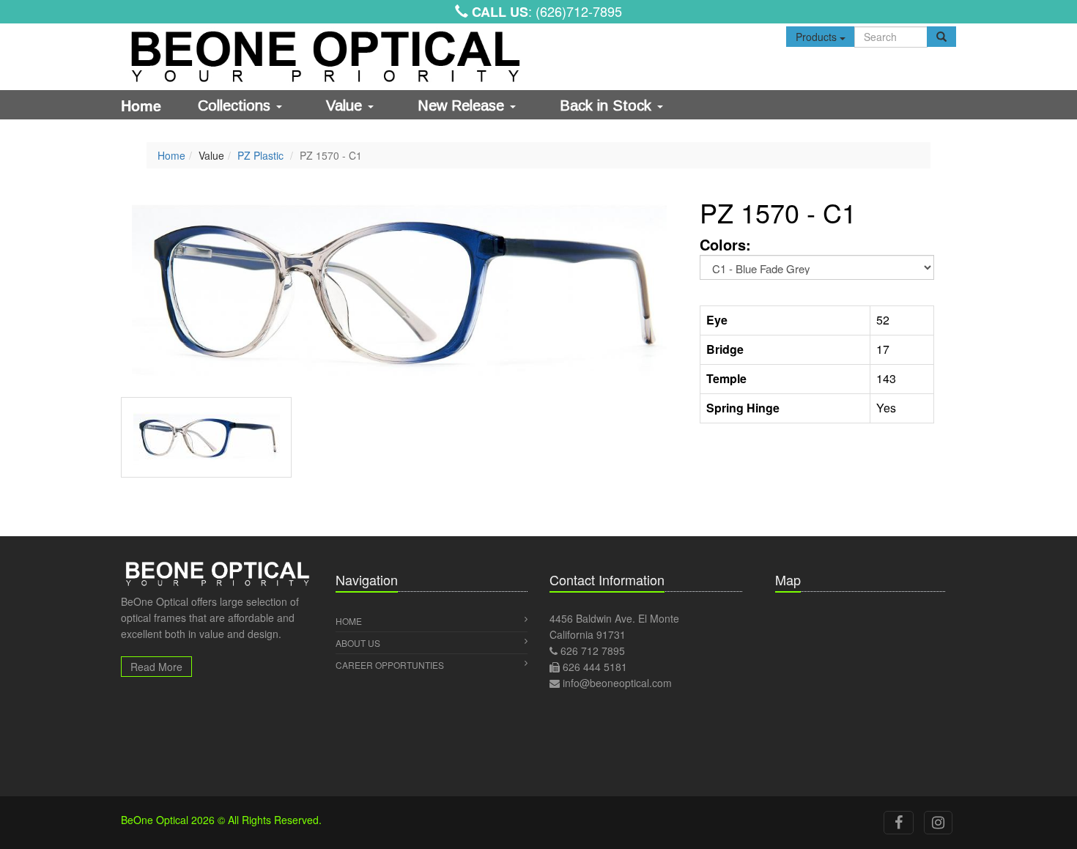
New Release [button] (463, 105)
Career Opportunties (390, 665)
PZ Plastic (260, 155)
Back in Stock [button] (608, 105)
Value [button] (346, 105)
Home (141, 105)
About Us (358, 643)
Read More (156, 666)
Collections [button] (236, 105)
